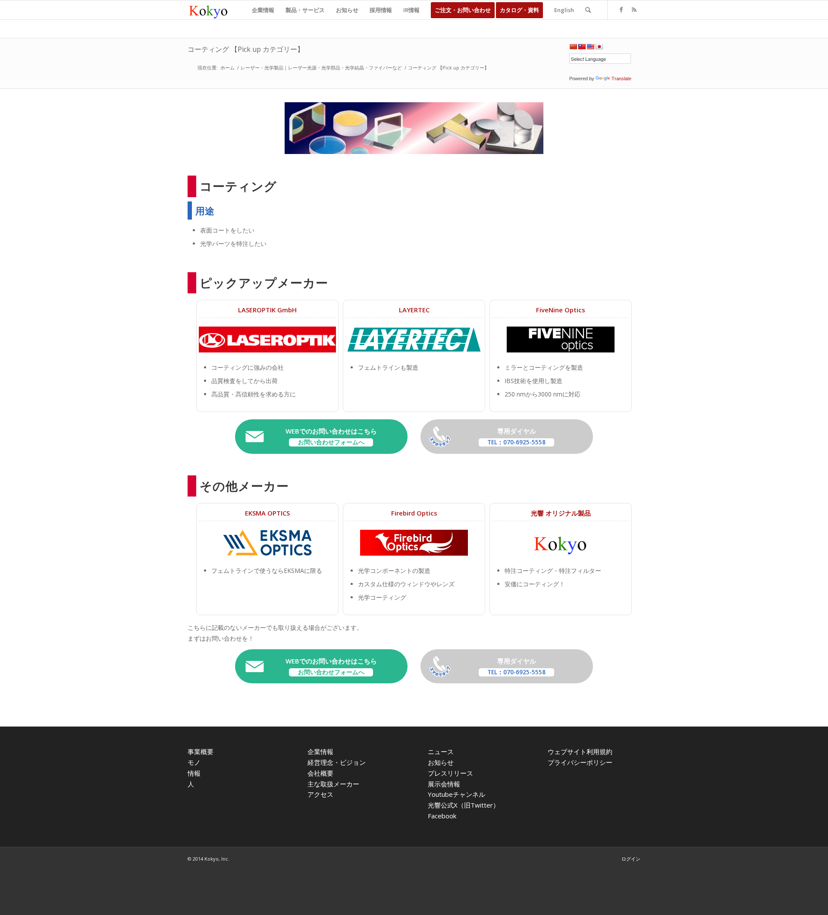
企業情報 (320, 751)
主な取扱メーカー (333, 784)
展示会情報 (444, 784)
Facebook (442, 815)
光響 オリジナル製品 (561, 513)
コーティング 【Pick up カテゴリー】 (246, 49)
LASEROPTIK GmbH (267, 309)
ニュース (441, 751)
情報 (194, 773)
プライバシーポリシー (580, 762)
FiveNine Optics (560, 309)
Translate (621, 78)
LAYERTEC (414, 309)
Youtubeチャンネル (456, 794)
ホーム (227, 67)
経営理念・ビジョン (336, 762)
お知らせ (441, 762)
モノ (194, 762)
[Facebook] (621, 9)
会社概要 (320, 773)
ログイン (630, 858)
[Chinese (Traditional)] (582, 46)
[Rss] (633, 9)
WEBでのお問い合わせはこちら (331, 436)
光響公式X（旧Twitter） (463, 805)
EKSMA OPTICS (267, 513)
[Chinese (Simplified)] (573, 46)
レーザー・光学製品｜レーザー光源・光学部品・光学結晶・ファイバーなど (321, 67)
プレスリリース (450, 773)
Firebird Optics (414, 513)
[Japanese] (599, 46)
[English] (590, 46)
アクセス (320, 794)
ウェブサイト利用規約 (580, 751)
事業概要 (200, 751)
